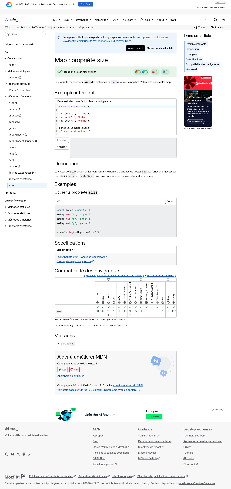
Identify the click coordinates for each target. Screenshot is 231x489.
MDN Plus (99, 458)
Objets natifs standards (19, 44)
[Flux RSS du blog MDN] (30, 454)
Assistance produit (103, 464)
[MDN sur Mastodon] (24, 454)
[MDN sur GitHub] (7, 454)
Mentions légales (122, 476)
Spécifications (194, 59)
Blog (173, 19)
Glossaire (188, 458)
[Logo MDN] (11, 429)
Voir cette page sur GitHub (72, 389)
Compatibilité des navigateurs (202, 64)
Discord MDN (146, 452)
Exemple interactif (196, 44)
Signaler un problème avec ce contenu (115, 389)
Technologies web (194, 435)
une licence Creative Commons (197, 483)
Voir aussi (191, 69)
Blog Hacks (190, 464)
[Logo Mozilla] (15, 476)
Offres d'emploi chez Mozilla (109, 447)
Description (192, 49)
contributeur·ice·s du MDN (128, 385)
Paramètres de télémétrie (92, 476)
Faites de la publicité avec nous (111, 452)
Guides (187, 447)
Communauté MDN (149, 435)
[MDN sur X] (18, 454)
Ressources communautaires (154, 441)
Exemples (191, 54)
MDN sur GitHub (147, 458)
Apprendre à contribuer (70, 375)
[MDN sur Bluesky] (12, 454)
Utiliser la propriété (76, 192)
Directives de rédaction (151, 447)
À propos (98, 435)
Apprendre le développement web (202, 441)
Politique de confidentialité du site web (51, 476)
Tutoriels (188, 452)
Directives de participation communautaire (161, 476)
